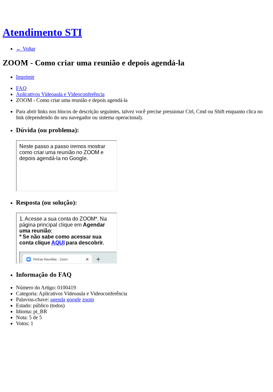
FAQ (21, 88)
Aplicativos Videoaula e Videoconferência (60, 94)
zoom (88, 299)
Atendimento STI (42, 32)
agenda (57, 299)
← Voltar (25, 48)
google (74, 299)
